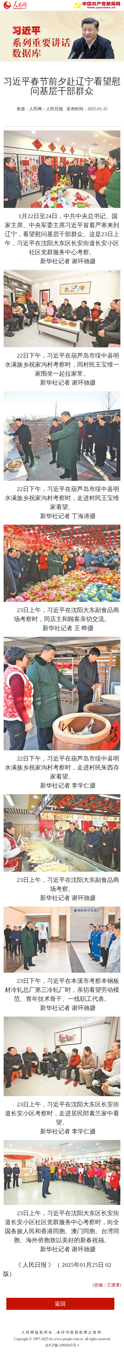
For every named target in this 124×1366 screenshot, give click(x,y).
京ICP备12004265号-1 (62, 1345)
